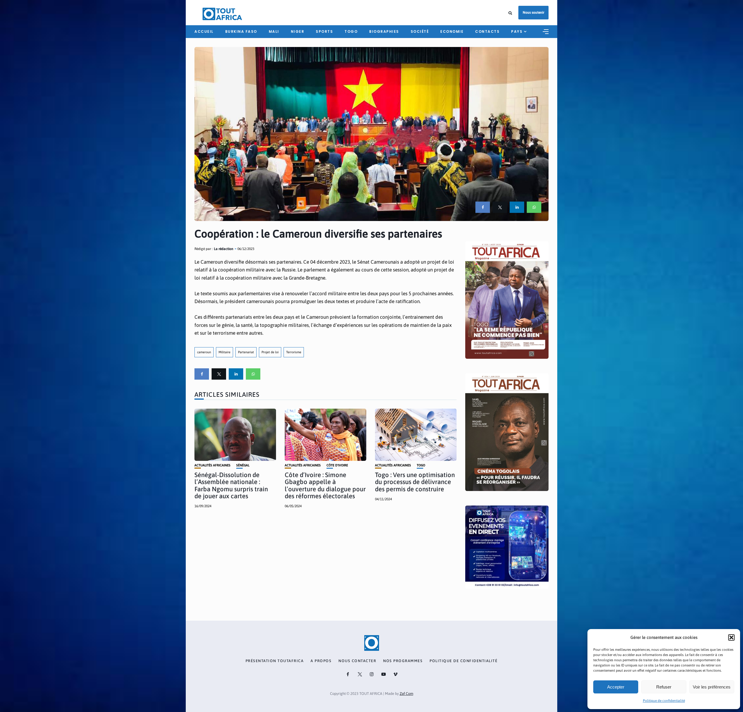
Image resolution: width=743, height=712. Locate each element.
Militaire (224, 352)
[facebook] (482, 207)
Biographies (384, 31)
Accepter (615, 686)
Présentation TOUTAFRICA (275, 661)
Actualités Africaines (212, 465)
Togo (351, 31)
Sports (324, 31)
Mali (274, 31)
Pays (516, 31)
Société (420, 31)
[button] (731, 637)
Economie (452, 31)
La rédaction (223, 249)
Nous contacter (357, 661)
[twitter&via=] (500, 207)
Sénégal (242, 465)
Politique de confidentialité (664, 701)
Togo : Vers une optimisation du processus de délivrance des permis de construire (415, 481)
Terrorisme (293, 352)
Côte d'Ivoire (337, 465)
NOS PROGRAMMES (403, 661)
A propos (321, 661)
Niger (297, 31)
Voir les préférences (712, 686)
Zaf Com (406, 693)
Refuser (663, 686)
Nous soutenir (533, 12)
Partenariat (246, 352)
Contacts (487, 31)
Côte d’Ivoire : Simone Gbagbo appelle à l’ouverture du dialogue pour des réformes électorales (325, 485)
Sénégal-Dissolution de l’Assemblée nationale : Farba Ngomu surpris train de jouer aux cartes (231, 485)
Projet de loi (270, 352)
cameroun (204, 352)
